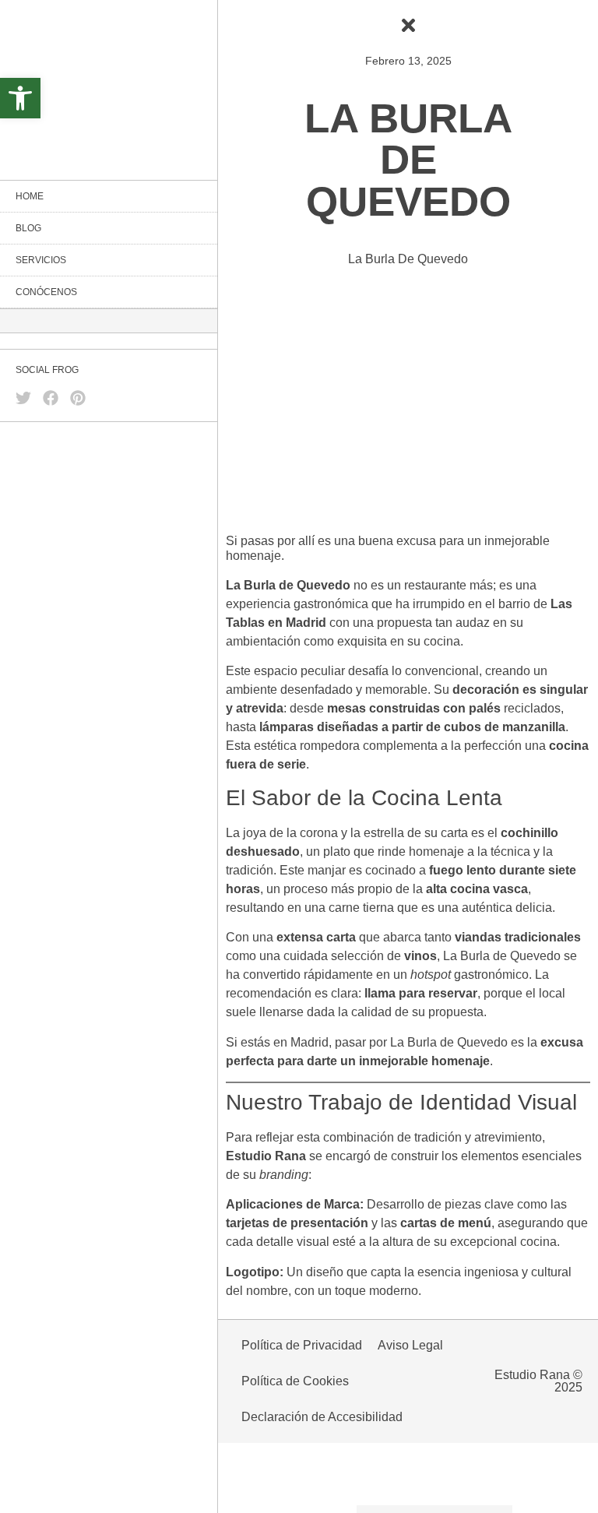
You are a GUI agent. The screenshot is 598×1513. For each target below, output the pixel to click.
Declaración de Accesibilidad (322, 1416)
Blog (28, 228)
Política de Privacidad (301, 1345)
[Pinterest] (78, 398)
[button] (20, 98)
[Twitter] (23, 398)
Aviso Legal (410, 1345)
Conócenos (46, 292)
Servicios (41, 260)
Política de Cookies (295, 1381)
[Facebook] (50, 398)
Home (30, 196)
